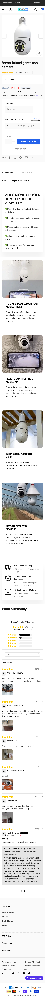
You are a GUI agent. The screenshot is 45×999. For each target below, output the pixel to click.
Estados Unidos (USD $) (11, 3)
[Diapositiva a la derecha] (40, 36)
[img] (7, 669)
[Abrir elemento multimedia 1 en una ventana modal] (22, 36)
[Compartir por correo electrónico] (26, 157)
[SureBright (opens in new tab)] (37, 119)
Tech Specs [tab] (27, 172)
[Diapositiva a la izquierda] (4, 36)
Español (37, 3)
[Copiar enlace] (32, 157)
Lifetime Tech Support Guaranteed (22, 577)
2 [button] (21, 891)
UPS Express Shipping (22, 565)
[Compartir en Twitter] (15, 157)
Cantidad (8, 136)
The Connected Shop (18, 995)
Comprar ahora (22, 149)
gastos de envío (9, 92)
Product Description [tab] (10, 172)
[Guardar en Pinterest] (21, 157)
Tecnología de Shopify (31, 995)
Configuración (11, 103)
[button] (3, 9)
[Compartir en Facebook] (9, 157)
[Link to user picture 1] (7, 689)
